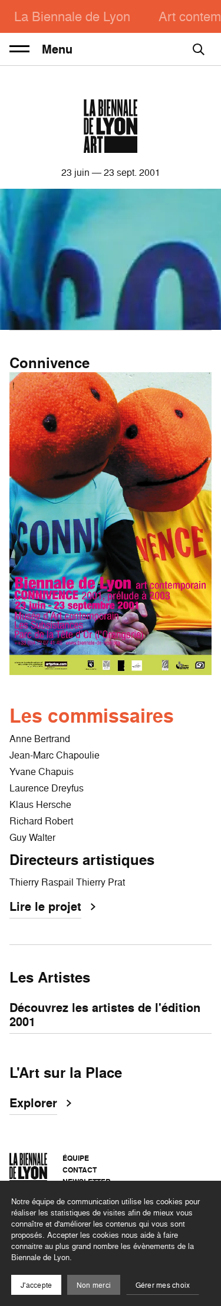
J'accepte (36, 1285)
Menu (57, 49)
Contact (79, 1170)
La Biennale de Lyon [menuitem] (72, 16)
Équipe (75, 1158)
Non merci (94, 1285)
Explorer (33, 1103)
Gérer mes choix (163, 1285)
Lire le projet (45, 907)
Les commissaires (91, 716)
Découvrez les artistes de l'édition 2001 (104, 1015)
